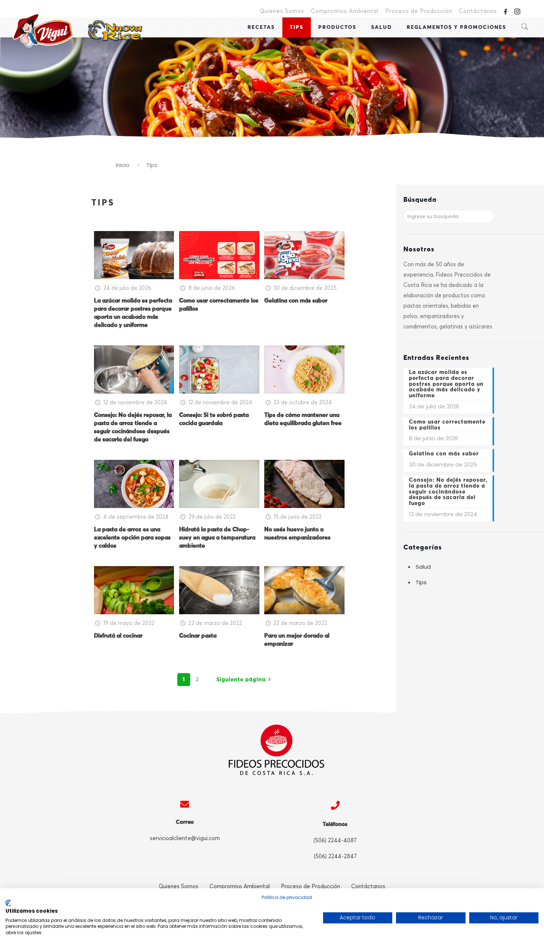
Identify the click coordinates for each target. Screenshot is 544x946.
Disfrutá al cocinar (118, 636)
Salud (423, 567)
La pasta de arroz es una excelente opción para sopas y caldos (132, 538)
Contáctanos (478, 11)
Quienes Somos (282, 11)
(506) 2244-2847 (335, 856)
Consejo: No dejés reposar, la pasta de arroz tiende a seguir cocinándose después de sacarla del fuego (448, 491)
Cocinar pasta (197, 636)
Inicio (123, 165)
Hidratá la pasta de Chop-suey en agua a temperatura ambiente (217, 538)
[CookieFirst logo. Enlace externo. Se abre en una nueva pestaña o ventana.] (8, 903)
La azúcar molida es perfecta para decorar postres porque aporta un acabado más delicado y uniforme (446, 384)
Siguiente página (241, 679)
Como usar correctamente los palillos (447, 425)
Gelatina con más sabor (296, 301)
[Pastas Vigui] (78, 30)
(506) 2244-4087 (335, 840)
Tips (421, 582)
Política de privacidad (287, 897)
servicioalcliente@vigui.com (185, 838)
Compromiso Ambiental (345, 11)
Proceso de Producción (418, 11)
